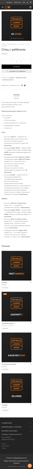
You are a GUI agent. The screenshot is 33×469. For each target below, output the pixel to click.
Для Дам (4, 282)
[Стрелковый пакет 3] (16, 306)
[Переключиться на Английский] (23, 2)
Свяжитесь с (17, 2)
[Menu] (3, 7)
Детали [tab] (16, 98)
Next (28, 26)
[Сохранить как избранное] (30, 282)
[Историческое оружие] (16, 347)
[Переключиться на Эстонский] (27, 2)
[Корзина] (30, 7)
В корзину (16, 66)
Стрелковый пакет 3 (8, 323)
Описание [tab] (16, 94)
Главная (4, 44)
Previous (5, 26)
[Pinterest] (24, 85)
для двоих (21, 44)
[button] (5, 287)
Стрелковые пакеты (12, 44)
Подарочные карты (21, 77)
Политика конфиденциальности (16, 458)
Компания (9, 2)
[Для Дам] (16, 266)
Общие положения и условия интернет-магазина (16, 462)
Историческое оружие (9, 364)
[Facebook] (22, 85)
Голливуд (4, 405)
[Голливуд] (16, 388)
